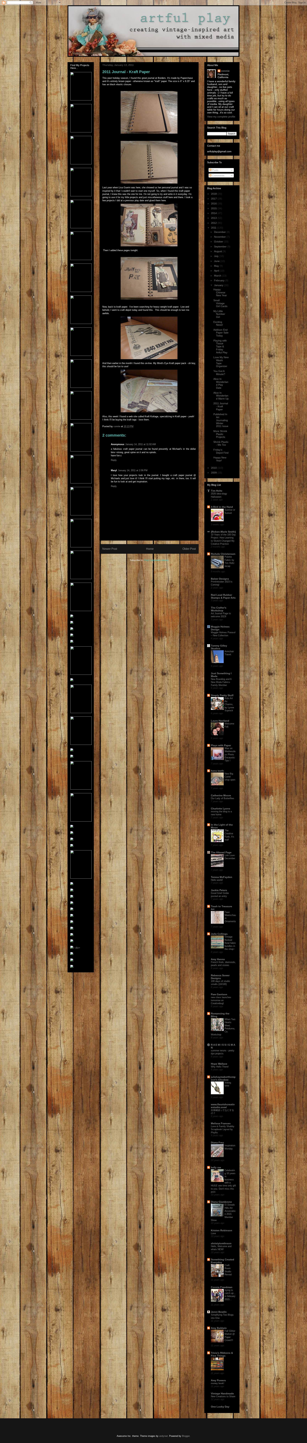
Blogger (186, 1436)
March (218, 275)
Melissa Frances (221, 1123)
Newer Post (109, 548)
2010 (214, 467)
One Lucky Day (220, 1406)
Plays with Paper (221, 745)
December (220, 232)
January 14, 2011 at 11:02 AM (140, 444)
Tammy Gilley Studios (219, 647)
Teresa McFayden (221, 877)
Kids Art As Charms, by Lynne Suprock (229, 704)
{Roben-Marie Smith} (223, 531)
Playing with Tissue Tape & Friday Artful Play (220, 346)
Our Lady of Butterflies (222, 798)
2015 (214, 208)
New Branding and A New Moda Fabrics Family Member (221, 682)
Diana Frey (217, 1142)
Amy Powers (218, 1380)
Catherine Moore (221, 795)
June (217, 261)
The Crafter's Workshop (218, 609)
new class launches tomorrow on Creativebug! (221, 1000)
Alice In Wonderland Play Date (220, 383)
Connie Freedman (221, 1287)
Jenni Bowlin (219, 1311)
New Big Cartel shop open (230, 776)
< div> (76, 947)
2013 (214, 218)
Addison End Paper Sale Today (220, 332)
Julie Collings (219, 933)
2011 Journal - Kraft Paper (220, 406)
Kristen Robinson (221, 1230)
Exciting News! (218, 323)
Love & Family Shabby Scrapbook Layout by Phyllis (222, 1129)
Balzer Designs (220, 578)
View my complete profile (221, 116)
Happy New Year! (219, 459)
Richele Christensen (223, 553)
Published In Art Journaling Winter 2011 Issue (220, 420)
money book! (217, 1383)
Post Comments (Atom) (156, 560)
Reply (114, 460)
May (217, 265)
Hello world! (217, 880)
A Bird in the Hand (222, 506)
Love (213, 1233)
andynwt (163, 1436)
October (219, 241)
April (217, 270)
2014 (214, 213)
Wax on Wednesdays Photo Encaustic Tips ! (230, 754)
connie (225, 70)
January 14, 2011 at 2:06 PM (132, 470)
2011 (214, 227)
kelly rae (216, 1167)
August (218, 251)
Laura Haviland (220, 720)
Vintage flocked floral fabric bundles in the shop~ (230, 942)
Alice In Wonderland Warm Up (221, 395)
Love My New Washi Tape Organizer (221, 362)
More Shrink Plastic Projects (220, 434)
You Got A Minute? (219, 373)
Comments (217, 175)
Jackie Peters (219, 890)
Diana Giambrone (221, 1201)
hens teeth (217, 770)
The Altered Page (221, 852)
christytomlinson (221, 1243)
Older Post (189, 548)
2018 (214, 193)
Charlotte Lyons (220, 808)
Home (150, 548)
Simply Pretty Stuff (222, 695)
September (220, 246)
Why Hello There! (220, 1066)
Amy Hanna (218, 959)
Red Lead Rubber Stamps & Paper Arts (223, 596)
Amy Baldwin (219, 1328)
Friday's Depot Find (220, 451)
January (219, 285)
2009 (214, 472)
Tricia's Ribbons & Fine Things (222, 1354)
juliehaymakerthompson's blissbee (223, 1078)
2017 (214, 198)
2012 (214, 222)
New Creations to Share (223, 1396)
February (219, 280)
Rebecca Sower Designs (220, 977)
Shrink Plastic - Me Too (220, 443)
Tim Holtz (216, 490)
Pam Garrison (219, 994)
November (220, 236)
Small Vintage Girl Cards (220, 303)
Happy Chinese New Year (220, 292)
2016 (214, 203)
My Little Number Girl (219, 314)
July (216, 256)
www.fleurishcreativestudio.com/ (223, 1106)
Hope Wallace (219, 1063)
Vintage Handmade (222, 1393)
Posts (214, 170)
